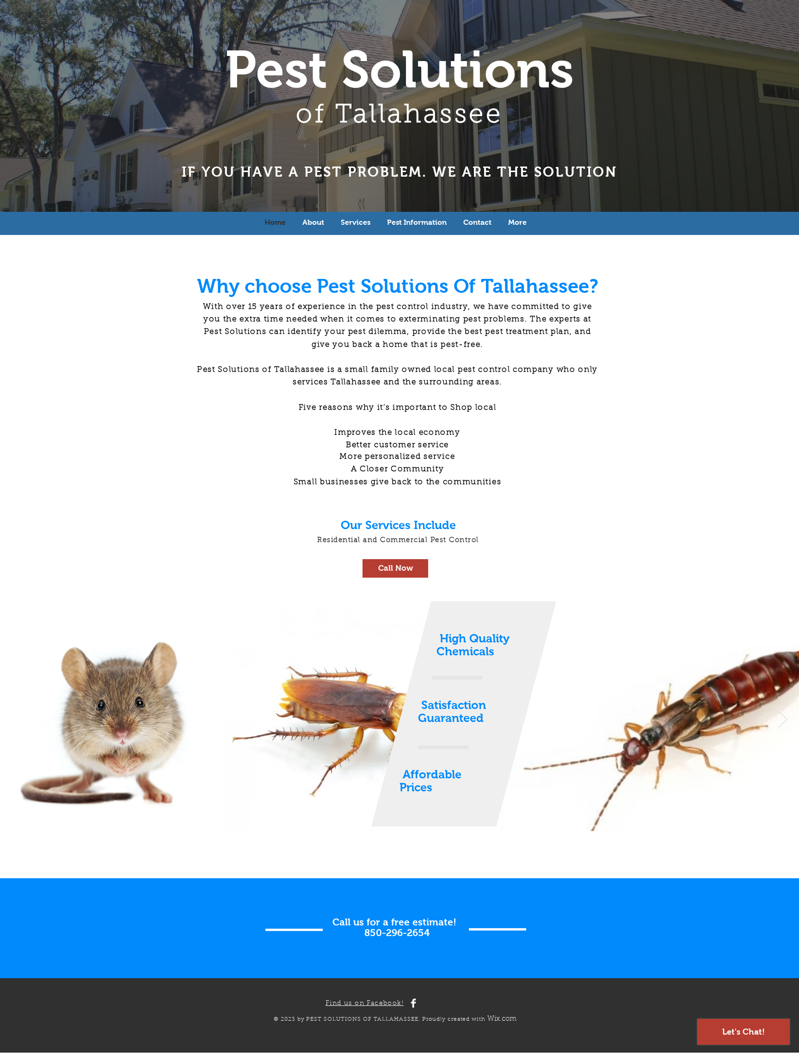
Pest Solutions (399, 70)
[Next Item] (783, 719)
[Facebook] (413, 1003)
